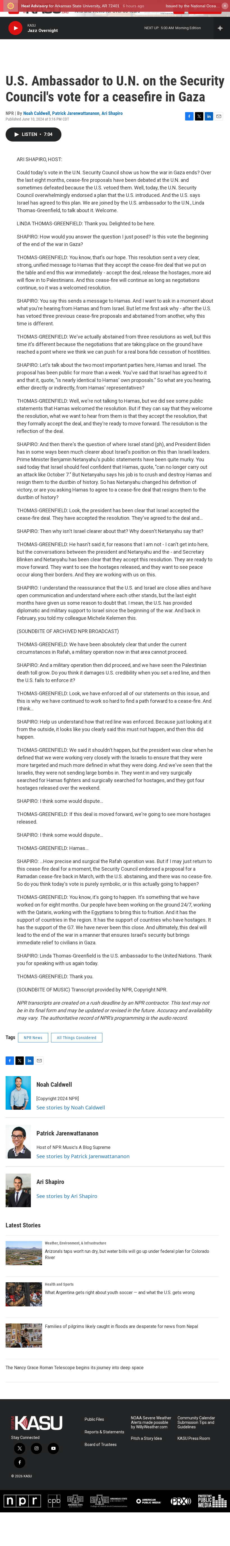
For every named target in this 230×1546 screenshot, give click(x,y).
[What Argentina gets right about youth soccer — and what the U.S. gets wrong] (24, 1294)
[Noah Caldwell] (18, 1093)
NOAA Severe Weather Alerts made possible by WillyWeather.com (151, 1422)
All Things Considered (76, 1037)
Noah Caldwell (36, 113)
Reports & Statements (104, 1432)
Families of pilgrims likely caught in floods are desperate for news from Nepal (121, 1326)
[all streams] (221, 28)
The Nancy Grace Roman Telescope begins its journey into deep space (75, 1367)
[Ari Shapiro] (18, 1190)
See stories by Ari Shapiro (66, 1196)
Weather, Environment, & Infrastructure (75, 1243)
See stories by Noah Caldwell (70, 1107)
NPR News (33, 1037)
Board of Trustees (101, 1445)
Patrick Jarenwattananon (75, 113)
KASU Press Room (194, 1438)
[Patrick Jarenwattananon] (18, 1141)
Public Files (94, 1419)
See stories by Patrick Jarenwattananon (83, 1156)
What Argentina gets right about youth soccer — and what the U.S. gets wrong (120, 1292)
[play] (15, 28)
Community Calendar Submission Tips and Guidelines (196, 1422)
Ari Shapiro (112, 113)
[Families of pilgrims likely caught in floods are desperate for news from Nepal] (24, 1336)
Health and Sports (59, 1284)
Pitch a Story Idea (146, 1438)
